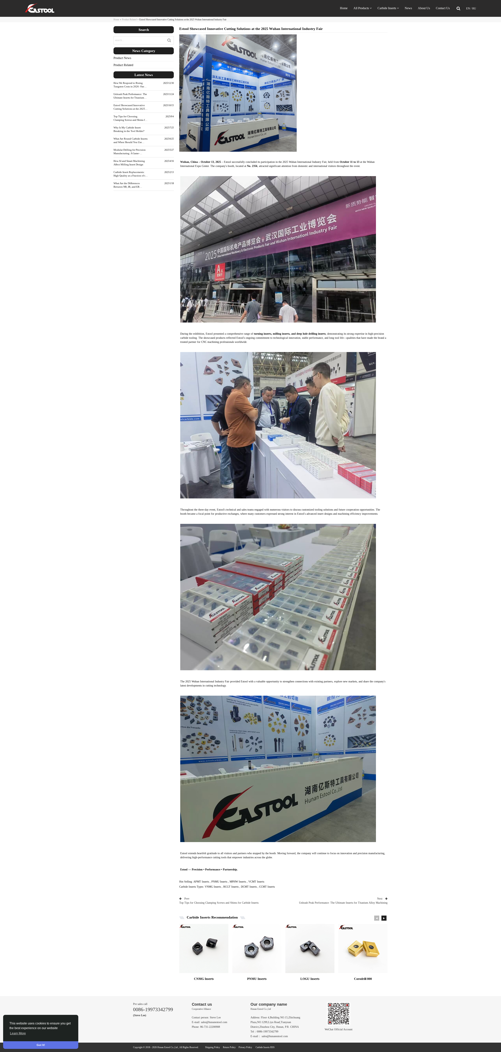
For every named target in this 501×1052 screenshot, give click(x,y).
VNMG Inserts (213, 886)
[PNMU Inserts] (256, 950)
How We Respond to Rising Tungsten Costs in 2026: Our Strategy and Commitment (129, 85)
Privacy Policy (245, 1047)
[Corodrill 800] (362, 950)
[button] (384, 918)
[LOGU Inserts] (309, 950)
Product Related (129, 19)
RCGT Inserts (231, 886)
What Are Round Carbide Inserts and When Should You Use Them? (131, 140)
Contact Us (443, 8)
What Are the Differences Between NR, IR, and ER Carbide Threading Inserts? (128, 185)
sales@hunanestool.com (214, 1022)
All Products (361, 8)
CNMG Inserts (204, 978)
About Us (424, 8)
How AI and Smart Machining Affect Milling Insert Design (129, 163)
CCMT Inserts (267, 886)
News (408, 8)
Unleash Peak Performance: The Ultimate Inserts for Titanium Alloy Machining (130, 96)
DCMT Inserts (249, 886)
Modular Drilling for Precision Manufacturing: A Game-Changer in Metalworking (130, 151)
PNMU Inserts (219, 881)
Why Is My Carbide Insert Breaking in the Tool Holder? (129, 129)
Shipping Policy (212, 1047)
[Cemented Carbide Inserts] (39, 11)
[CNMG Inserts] (203, 950)
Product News (122, 58)
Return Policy (229, 1047)
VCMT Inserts (256, 881)
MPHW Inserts (238, 881)
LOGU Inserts (309, 978)
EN (468, 8)
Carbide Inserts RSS (265, 1047)
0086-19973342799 (153, 1009)
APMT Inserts (201, 881)
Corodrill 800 (363, 978)
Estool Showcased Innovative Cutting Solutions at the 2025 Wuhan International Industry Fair (129, 107)
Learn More (18, 1033)
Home (344, 8)
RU (474, 8)
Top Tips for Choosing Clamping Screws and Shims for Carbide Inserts (130, 118)
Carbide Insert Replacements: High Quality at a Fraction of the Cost (131, 174)
